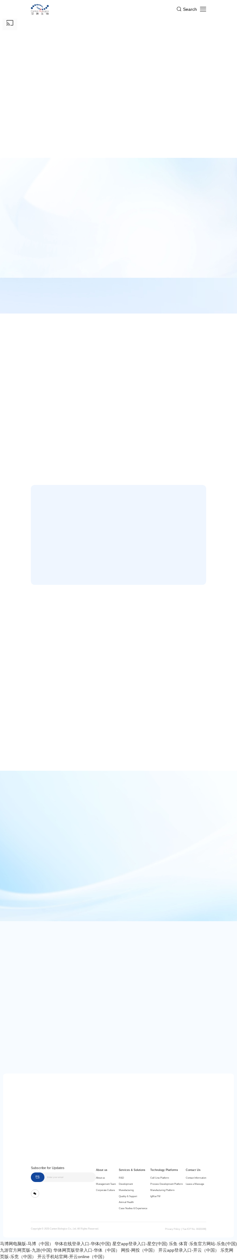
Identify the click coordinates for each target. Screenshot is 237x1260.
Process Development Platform (166, 1184)
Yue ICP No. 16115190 (194, 1229)
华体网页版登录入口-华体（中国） (86, 1250)
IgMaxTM (155, 1196)
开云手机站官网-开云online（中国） (72, 1256)
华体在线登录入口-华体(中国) (83, 1243)
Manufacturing (126, 1190)
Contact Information (196, 1177)
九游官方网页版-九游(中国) (26, 1250)
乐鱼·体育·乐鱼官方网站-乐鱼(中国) (203, 1243)
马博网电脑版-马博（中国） (26, 1243)
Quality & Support (128, 1196)
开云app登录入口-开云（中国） (188, 1250)
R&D (121, 1177)
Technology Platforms (164, 1170)
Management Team (106, 1184)
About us (101, 1170)
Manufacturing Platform (162, 1190)
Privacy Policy (172, 1229)
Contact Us (193, 1170)
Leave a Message (195, 1184)
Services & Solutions (132, 1170)
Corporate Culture (105, 1190)
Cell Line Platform (159, 1177)
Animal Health (126, 1202)
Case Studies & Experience (133, 1208)
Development (126, 1184)
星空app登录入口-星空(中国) (140, 1243)
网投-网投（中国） (139, 1250)
